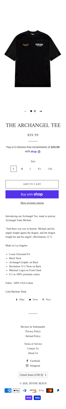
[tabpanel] (33, 58)
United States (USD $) (31, 375)
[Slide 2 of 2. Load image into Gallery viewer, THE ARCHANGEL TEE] (35, 111)
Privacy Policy (33, 331)
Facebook (34, 361)
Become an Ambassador (33, 326)
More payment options (32, 203)
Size (33, 161)
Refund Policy (33, 336)
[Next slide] (41, 111)
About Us (33, 353)
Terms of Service (33, 344)
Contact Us (33, 348)
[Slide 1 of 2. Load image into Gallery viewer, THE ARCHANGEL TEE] (31, 111)
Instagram (34, 365)
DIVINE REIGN (38, 383)
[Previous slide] (25, 111)
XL (39, 168)
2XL (50, 168)
